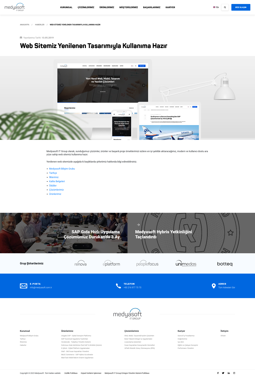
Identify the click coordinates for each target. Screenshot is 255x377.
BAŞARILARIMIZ (151, 7)
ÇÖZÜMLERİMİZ (86, 7)
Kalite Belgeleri (57, 181)
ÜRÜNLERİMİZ (106, 7)
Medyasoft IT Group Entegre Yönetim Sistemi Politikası (127, 373)
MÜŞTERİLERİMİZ (128, 7)
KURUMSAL (66, 7)
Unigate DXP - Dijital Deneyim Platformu (76, 336)
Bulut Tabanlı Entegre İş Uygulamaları (138, 339)
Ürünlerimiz (55, 194)
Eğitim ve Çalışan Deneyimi (188, 345)
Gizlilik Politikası (70, 373)
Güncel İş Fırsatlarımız (186, 336)
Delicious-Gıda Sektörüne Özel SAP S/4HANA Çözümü (81, 345)
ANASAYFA (24, 25)
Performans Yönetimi (186, 348)
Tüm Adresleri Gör (226, 287)
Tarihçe (53, 173)
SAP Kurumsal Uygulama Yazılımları (74, 339)
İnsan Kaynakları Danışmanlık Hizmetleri (139, 345)
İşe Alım (181, 342)
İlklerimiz (54, 177)
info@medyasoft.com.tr (41, 287)
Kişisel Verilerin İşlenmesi (91, 373)
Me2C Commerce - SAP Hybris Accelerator (77, 355)
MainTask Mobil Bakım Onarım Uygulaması (77, 358)
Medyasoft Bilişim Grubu (62, 168)
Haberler (23, 345)
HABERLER (39, 25)
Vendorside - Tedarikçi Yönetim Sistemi (76, 342)
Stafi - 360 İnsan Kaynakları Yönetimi (75, 351)
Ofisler (223, 336)
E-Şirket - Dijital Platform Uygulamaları (75, 348)
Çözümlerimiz (56, 189)
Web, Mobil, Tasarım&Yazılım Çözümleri (139, 336)
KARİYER (170, 7)
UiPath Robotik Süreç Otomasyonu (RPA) (139, 348)
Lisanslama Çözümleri (132, 342)
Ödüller (53, 185)
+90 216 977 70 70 (132, 287)
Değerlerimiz (182, 339)
